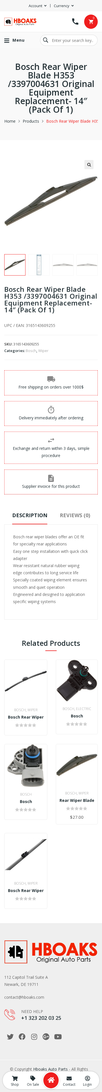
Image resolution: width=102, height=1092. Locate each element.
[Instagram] (34, 1037)
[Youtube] (58, 1037)
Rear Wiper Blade (77, 800)
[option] (15, 265)
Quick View (30, 697)
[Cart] (91, 22)
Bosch (31, 350)
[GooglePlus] (46, 1037)
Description (29, 515)
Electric (83, 708)
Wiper (43, 350)
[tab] (30, 518)
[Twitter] (10, 1037)
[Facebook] (22, 1037)
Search (45, 40)
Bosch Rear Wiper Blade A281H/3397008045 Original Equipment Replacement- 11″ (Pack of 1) (25, 717)
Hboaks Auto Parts (50, 1069)
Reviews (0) (75, 515)
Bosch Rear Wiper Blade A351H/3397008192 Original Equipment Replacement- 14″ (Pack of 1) (25, 890)
